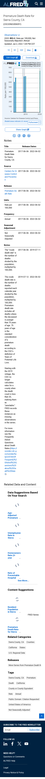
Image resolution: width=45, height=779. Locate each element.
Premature (31, 678)
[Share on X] (14, 135)
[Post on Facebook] (19, 135)
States (22, 647)
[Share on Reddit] (24, 135)
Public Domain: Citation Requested (24, 699)
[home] (16, 4)
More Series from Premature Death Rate (26, 665)
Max (29, 50)
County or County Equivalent (21, 688)
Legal (5, 767)
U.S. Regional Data (17, 653)
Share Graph (21, 129)
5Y (15, 50)
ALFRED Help (9, 761)
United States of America (19, 704)
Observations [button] (11, 35)
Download (30, 58)
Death (11, 683)
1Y (9, 50)
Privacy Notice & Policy (13, 772)
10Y (21, 50)
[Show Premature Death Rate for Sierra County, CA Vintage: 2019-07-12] (31, 63)
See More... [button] (23, 580)
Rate (11, 694)
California (13, 647)
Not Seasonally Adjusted (19, 710)
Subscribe (34, 729)
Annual (18, 694)
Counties (30, 642)
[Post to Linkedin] (28, 135)
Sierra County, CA (16, 642)
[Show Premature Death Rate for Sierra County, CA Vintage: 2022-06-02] (31, 65)
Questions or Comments (14, 756)
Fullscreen (33, 122)
